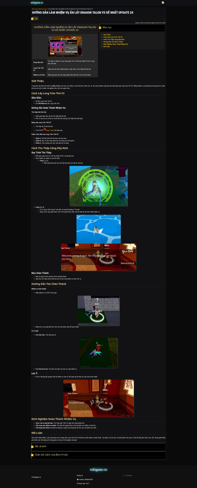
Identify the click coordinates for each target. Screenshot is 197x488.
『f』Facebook (127, 475)
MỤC (36, 19)
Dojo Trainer (50, 130)
